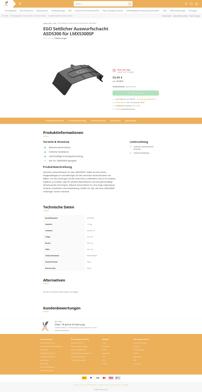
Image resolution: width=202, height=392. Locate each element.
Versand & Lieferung (47, 343)
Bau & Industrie (26, 10)
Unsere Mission (138, 350)
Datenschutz (137, 357)
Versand (76, 385)
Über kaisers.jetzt (141, 339)
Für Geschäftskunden (78, 360)
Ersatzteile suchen (77, 343)
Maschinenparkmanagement (81, 353)
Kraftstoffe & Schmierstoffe (87, 10)
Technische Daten (98, 121)
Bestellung (43, 350)
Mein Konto (44, 364)
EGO (54, 23)
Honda (104, 350)
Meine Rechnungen (46, 370)
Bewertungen (130, 121)
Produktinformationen (54, 121)
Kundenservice (46, 339)
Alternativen (115, 121)
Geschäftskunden (180, 16)
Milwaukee (106, 353)
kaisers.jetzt (47, 23)
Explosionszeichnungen (79, 346)
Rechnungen (195, 16)
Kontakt (136, 353)
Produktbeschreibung (77, 121)
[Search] (129, 3)
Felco (104, 360)
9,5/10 (118, 109)
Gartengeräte (11, 10)
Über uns (136, 346)
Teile (165, 10)
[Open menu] (20, 3)
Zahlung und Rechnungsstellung (51, 346)
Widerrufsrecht (105, 385)
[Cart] (196, 3)
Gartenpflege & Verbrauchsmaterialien (142, 10)
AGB (134, 360)
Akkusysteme (42, 10)
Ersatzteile (166, 16)
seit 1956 (136, 106)
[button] (48, 38)
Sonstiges (193, 10)
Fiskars (104, 364)
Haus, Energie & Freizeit (112, 10)
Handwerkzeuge (58, 10)
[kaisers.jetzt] (6, 3)
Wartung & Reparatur (78, 357)
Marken (105, 339)
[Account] (186, 3)
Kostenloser (120, 102)
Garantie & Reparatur (47, 357)
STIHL (104, 343)
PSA (70, 10)
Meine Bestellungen (47, 367)
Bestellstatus (44, 360)
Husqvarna (106, 346)
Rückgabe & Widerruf (47, 353)
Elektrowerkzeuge (177, 10)
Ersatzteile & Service (80, 339)
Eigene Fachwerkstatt (78, 350)
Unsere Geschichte (62, 330)
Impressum (137, 364)
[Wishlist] (191, 3)
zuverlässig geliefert (146, 99)
